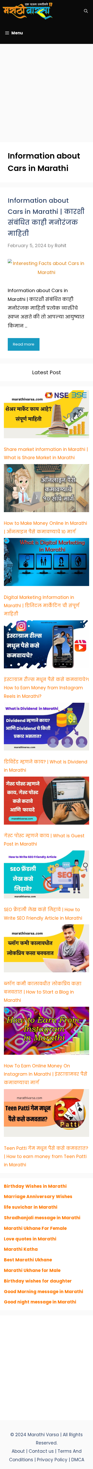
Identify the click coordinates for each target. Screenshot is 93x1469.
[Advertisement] (46, 90)
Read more (23, 344)
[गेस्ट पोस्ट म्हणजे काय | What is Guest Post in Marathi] (46, 802)
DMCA (77, 1460)
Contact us (41, 1451)
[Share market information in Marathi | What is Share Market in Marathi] (46, 415)
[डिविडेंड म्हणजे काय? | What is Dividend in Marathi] (46, 728)
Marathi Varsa (44, 1435)
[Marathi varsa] (27, 11)
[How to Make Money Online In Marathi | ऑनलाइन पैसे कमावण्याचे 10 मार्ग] (46, 489)
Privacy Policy (53, 1460)
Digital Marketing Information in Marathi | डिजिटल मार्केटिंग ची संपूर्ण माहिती (41, 605)
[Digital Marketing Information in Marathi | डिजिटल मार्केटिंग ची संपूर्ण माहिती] (46, 563)
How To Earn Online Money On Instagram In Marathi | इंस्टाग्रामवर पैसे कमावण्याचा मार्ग (45, 1074)
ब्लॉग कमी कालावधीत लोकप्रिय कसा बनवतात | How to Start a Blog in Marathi (42, 992)
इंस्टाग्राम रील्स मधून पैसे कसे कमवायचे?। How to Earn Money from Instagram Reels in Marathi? (46, 687)
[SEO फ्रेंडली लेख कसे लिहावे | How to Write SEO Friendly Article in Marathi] (46, 875)
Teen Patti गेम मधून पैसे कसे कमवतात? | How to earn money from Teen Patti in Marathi (46, 1156)
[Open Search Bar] (86, 11)
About (18, 1451)
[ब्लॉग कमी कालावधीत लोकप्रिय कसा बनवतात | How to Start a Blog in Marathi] (46, 949)
